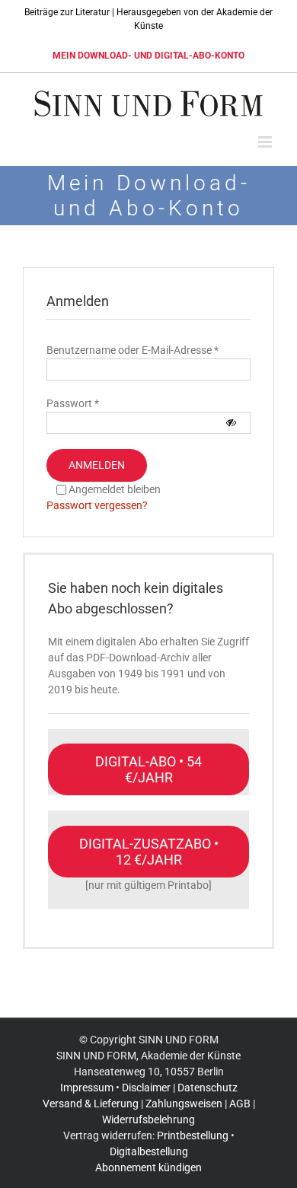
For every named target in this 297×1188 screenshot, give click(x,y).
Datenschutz (207, 1087)
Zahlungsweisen (183, 1103)
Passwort (72, 403)
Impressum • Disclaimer (115, 1087)
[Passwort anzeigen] (231, 422)
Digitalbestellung (149, 1151)
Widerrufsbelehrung (148, 1119)
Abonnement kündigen (148, 1167)
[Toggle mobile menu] (266, 142)
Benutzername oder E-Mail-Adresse (132, 350)
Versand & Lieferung (91, 1103)
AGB (240, 1103)
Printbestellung (192, 1135)
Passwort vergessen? (97, 505)
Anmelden (97, 465)
